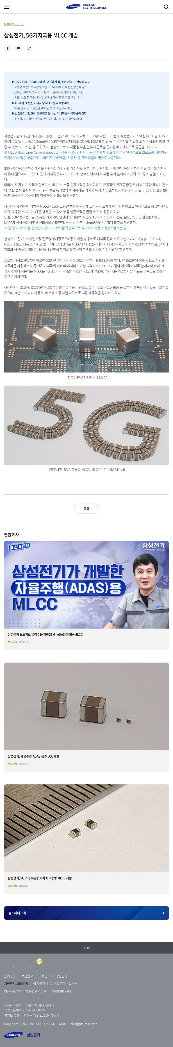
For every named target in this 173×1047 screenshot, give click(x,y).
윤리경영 (10, 976)
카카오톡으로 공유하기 (18, 48)
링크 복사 (29, 48)
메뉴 (6, 7)
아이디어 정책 (61, 991)
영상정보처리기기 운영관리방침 (25, 991)
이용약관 (39, 983)
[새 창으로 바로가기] (4, 968)
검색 (166, 7)
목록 (86, 508)
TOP (86, 947)
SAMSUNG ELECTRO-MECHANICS (86, 6)
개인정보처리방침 (16, 983)
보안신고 (27, 976)
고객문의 (44, 976)
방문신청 (62, 976)
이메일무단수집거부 (63, 983)
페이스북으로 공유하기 (7, 48)
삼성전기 (22, 1035)
